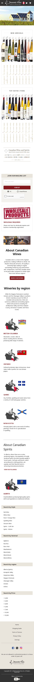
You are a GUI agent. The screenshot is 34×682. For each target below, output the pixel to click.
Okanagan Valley (8, 581)
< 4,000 (6, 604)
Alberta (7, 494)
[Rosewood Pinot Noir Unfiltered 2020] (19, 107)
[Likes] (27, 3)
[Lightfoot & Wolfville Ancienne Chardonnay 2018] (25, 107)
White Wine (7, 515)
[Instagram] (21, 647)
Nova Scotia (9, 423)
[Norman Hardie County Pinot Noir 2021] (3, 107)
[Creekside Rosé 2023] (28, 49)
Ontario (7, 364)
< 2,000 (6, 598)
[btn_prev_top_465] (3, 54)
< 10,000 (6, 612)
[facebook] (13, 647)
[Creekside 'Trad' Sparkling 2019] (19, 49)
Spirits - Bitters (8, 529)
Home (17, 625)
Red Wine (6, 512)
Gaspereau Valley (9, 575)
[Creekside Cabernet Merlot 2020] (16, 49)
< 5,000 (6, 607)
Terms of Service (17, 632)
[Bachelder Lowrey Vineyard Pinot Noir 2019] (13, 107)
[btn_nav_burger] (2, 3)
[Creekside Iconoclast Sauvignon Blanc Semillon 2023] (3, 49)
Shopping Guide (17, 628)
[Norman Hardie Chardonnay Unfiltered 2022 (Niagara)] (13, 49)
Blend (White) (8, 558)
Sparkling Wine (8, 521)
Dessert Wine (8, 523)
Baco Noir (7, 546)
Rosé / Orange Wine (9, 518)
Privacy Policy (17, 636)
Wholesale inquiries (12, 222)
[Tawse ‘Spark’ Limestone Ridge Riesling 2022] (10, 49)
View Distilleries (10, 469)
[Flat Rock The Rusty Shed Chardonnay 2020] (16, 107)
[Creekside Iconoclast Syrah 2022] (22, 49)
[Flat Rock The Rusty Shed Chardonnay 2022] (31, 49)
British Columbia (11, 334)
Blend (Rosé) (7, 555)
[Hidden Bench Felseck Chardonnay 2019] (22, 107)
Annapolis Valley (8, 572)
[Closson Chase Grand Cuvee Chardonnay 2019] (10, 107)
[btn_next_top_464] (31, 112)
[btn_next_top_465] (31, 54)
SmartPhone (23, 191)
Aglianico (6, 541)
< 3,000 (6, 601)
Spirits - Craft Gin (9, 526)
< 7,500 (6, 609)
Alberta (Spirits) (8, 569)
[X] (17, 647)
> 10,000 (6, 615)
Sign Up (17, 187)
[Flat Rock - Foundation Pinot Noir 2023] (25, 49)
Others (6, 586)
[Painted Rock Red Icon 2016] (31, 107)
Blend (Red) (7, 552)
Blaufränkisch (7, 549)
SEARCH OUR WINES (17, 278)
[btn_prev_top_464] (3, 112)
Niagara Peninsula (9, 578)
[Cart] (30, 3)
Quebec (6, 395)
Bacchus (6, 543)
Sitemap (17, 640)
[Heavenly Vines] (17, 3)
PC (10, 191)
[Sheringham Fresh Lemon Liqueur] (7, 49)
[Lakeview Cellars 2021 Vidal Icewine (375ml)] (7, 107)
